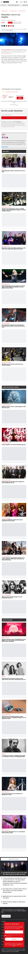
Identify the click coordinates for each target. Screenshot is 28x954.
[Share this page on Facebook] (2, 26)
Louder (19, 22)
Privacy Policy (18, 943)
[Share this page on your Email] (13, 26)
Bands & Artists (5, 10)
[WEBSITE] (7, 137)
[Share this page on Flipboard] (11, 26)
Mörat (15, 22)
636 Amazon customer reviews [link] (12, 91)
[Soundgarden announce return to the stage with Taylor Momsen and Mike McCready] (14, 868)
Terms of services (16, 121)
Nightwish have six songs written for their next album (14, 897)
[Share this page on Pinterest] (9, 26)
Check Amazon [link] (20, 98)
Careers (3, 938)
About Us (4, 921)
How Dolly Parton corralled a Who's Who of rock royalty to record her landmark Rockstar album (15, 890)
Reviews (10, 22)
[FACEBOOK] (3, 137)
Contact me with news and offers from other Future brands (14, 935)
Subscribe (21, 1)
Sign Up (14, 939)
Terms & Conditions (12, 944)
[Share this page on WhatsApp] (6, 26)
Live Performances (13, 10)
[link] (5, 97)
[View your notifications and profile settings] (17, 2)
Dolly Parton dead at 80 (13, 5)
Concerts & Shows (21, 10)
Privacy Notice (18, 122)
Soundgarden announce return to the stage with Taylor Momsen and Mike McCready (15, 873)
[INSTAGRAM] (5, 137)
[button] (1, 2)
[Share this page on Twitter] (4, 26)
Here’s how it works (9, 30)
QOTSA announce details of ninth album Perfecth (14, 902)
